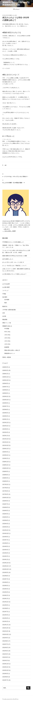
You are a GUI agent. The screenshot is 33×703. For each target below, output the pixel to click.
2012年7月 (5, 611)
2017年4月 (5, 494)
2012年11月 (5, 601)
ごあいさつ (7, 229)
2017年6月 (5, 487)
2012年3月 (5, 618)
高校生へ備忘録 (6, 357)
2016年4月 (5, 513)
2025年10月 (5, 380)
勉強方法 (4, 306)
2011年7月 (5, 644)
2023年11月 (5, 396)
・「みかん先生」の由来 (9, 231)
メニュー (17, 9)
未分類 (4, 316)
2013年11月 (5, 566)
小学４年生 (7, 341)
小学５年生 (7, 344)
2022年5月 (5, 429)
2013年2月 (5, 595)
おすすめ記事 (6, 284)
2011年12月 (5, 628)
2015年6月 (5, 520)
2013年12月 (5, 562)
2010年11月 (5, 667)
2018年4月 (5, 478)
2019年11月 (5, 455)
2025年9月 (5, 383)
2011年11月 (5, 631)
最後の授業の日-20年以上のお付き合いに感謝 (14, 255)
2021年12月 (5, 439)
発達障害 (6, 347)
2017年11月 (5, 484)
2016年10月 (5, 497)
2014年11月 (5, 530)
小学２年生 (7, 334)
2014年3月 (5, 553)
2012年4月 (5, 615)
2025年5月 (5, 393)
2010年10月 (5, 670)
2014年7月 (5, 540)
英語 (5, 302)
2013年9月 (5, 572)
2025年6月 (5, 390)
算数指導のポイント (9, 353)
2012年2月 (5, 621)
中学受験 (6, 328)
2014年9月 (5, 536)
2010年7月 (5, 680)
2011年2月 (5, 660)
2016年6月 (5, 507)
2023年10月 (5, 399)
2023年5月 (5, 412)
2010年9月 (5, 673)
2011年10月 (5, 634)
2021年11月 (5, 442)
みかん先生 (14, 15)
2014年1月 (5, 559)
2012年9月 (5, 605)
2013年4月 (5, 588)
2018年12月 (5, 461)
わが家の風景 (6, 287)
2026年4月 (5, 367)
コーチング (5, 290)
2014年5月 (5, 546)
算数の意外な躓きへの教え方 (12, 350)
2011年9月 (5, 637)
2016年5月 (5, 510)
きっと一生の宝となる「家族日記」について (14, 265)
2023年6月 (5, 409)
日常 (5, 165)
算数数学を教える (7, 326)
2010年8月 (5, 676)
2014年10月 (5, 533)
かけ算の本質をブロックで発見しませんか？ (14, 274)
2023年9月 (5, 403)
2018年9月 (5, 471)
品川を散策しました (7, 259)
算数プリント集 (6, 322)
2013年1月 (5, 598)
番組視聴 (4, 319)
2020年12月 (5, 448)
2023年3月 (5, 416)
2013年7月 (5, 579)
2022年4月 (5, 432)
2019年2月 (5, 458)
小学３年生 (7, 338)
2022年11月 (5, 425)
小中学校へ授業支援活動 (9, 309)
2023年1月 (5, 419)
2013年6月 (5, 582)
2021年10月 (5, 445)
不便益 (4, 293)
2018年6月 (5, 474)
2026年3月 (5, 370)
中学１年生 (7, 331)
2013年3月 (5, 592)
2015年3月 (5, 527)
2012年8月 (5, 608)
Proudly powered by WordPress (10, 699)
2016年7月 (5, 504)
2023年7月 (5, 406)
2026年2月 (5, 373)
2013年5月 (5, 585)
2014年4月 (5, 549)
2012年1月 (5, 624)
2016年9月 (5, 500)
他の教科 (4, 297)
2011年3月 (5, 657)
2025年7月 (5, 386)
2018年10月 (5, 468)
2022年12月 (5, 422)
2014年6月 (5, 543)
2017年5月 (5, 491)
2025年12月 (5, 377)
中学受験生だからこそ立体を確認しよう (13, 242)
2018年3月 (5, 481)
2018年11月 (5, 465)
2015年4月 (5, 523)
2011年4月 (5, 654)
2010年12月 (5, 663)
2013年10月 (5, 569)
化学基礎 (6, 299)
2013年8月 (5, 575)
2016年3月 (5, 517)
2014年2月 (5, 556)
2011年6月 (5, 647)
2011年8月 (5, 641)
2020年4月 (5, 452)
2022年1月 (5, 435)
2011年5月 (5, 650)
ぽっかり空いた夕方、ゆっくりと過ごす (13, 262)
